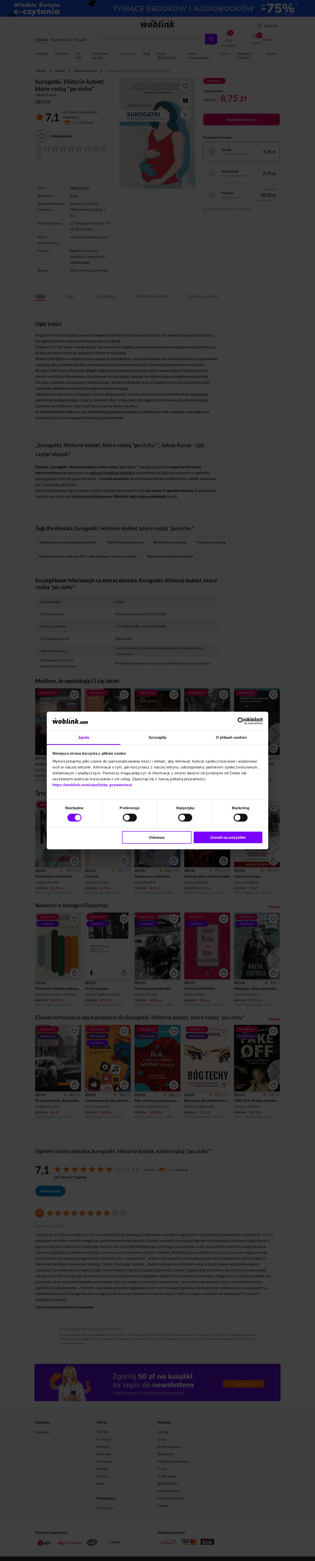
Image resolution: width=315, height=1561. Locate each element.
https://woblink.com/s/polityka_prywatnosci (92, 785)
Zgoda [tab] (83, 737)
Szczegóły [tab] (158, 737)
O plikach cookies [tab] (231, 737)
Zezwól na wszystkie (228, 837)
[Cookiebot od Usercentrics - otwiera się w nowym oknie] (241, 721)
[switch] (130, 818)
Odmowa (156, 837)
